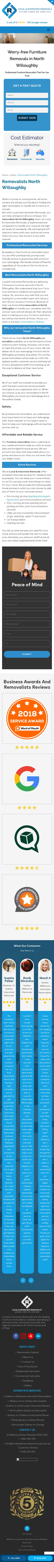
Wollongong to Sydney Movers (28, 1420)
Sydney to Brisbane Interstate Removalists (28, 1396)
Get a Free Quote (28, 1367)
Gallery (28, 1385)
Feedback (28, 1381)
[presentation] (23, 1280)
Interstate (40, 159)
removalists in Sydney (32, 322)
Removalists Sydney (28, 1352)
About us (28, 1357)
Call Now (15, 1558)
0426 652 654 (28, 1452)
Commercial (26, 159)
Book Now (41, 1558)
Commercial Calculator (28, 1376)
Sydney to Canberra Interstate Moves (28, 1415)
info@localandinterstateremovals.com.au (28, 1444)
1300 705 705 (28, 1439)
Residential (12, 159)
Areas (13, 175)
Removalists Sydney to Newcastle (28, 1410)
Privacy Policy (27, 1546)
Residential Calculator (28, 1371)
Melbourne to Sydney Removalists (28, 1401)
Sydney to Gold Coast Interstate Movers (28, 1406)
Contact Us (28, 1362)
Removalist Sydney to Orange (28, 1425)
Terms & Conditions (27, 1550)
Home (5, 175)
